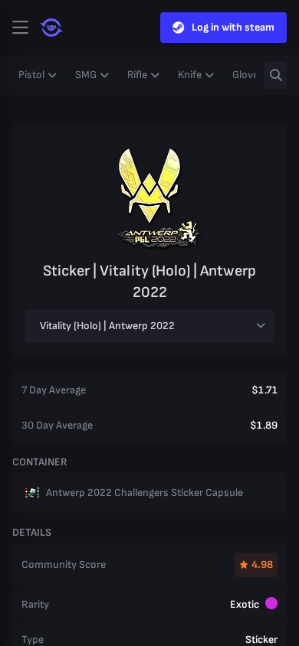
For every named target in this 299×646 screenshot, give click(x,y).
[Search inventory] (275, 75)
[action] (20, 27)
